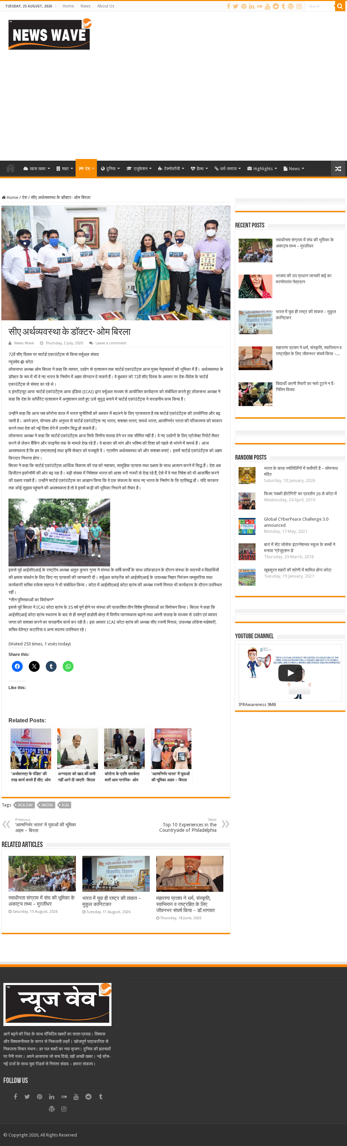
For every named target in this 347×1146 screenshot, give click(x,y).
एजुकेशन (140, 168)
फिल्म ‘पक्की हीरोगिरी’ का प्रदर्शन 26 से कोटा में (300, 493)
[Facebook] (228, 6)
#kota (47, 805)
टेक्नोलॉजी (172, 168)
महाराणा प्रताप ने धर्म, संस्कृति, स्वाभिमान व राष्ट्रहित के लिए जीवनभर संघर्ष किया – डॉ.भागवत (185, 904)
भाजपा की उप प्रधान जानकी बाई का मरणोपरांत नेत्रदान (303, 278)
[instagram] (299, 6)
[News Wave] (49, 34)
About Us (105, 6)
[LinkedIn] (251, 6)
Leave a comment (111, 343)
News (85, 6)
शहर (65, 168)
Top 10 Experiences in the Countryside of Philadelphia (188, 825)
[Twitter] (235, 6)
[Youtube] (267, 6)
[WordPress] (290, 6)
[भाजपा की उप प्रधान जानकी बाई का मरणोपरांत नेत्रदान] (255, 287)
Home (68, 6)
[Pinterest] (244, 6)
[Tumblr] (283, 6)
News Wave (24, 343)
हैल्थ (200, 168)
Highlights (263, 168)
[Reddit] (276, 6)
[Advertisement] (173, 103)
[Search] (340, 6)
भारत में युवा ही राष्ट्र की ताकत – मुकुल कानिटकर (306, 314)
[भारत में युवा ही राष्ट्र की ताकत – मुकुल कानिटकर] (255, 323)
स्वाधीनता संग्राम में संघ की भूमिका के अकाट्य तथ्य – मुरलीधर (41, 901)
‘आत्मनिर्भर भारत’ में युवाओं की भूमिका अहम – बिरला (45, 825)
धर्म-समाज (228, 168)
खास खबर (38, 168)
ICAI (65, 805)
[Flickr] (259, 6)
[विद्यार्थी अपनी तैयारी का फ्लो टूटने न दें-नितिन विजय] (255, 395)
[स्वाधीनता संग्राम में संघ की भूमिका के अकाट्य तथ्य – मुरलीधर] (255, 251)
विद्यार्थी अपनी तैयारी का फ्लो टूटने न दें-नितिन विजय (305, 386)
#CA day (25, 805)
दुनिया (111, 168)
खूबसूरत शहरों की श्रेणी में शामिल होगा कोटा (297, 569)
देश (87, 168)
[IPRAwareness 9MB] (290, 673)
